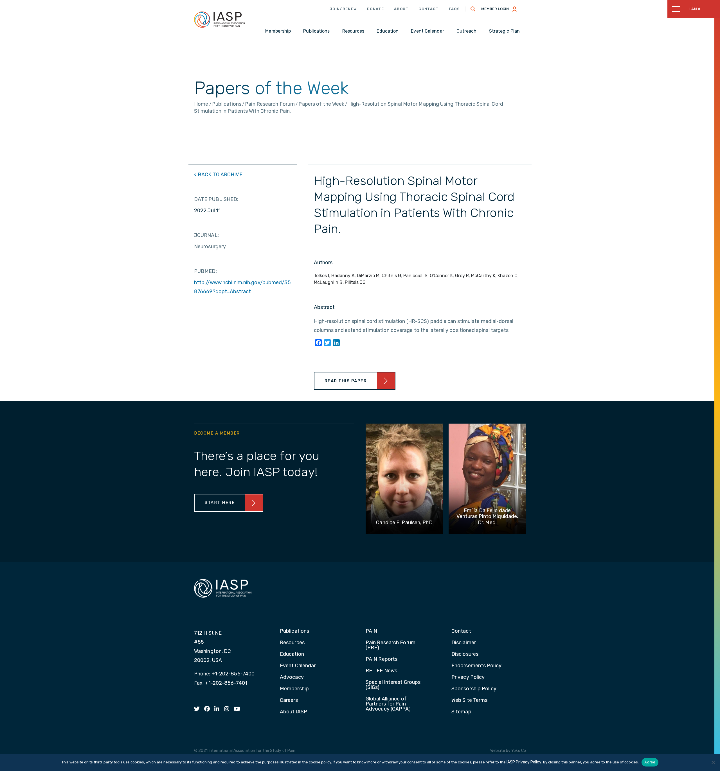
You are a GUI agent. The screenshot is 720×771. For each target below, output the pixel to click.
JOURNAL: (206, 235)
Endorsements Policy (476, 666)
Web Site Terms (469, 700)
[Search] (473, 9)
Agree (649, 762)
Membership (294, 689)
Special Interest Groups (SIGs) (393, 685)
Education (292, 654)
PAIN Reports (381, 659)
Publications (294, 631)
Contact (428, 9)
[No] (713, 762)
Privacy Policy (468, 677)
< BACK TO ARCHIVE (218, 174)
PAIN (371, 631)
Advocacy (292, 677)
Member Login (495, 9)
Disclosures (464, 654)
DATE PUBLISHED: (216, 199)
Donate (375, 9)
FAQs (454, 9)
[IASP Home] (219, 19)
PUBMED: (205, 271)
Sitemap (461, 712)
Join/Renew (343, 9)
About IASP (293, 712)
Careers (289, 700)
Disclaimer (463, 643)
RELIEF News (381, 671)
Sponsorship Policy (473, 689)
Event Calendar (298, 666)
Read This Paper (346, 380)
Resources (292, 643)
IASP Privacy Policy (524, 762)
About (401, 9)
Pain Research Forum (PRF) (390, 645)
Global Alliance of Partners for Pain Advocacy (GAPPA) (388, 704)
